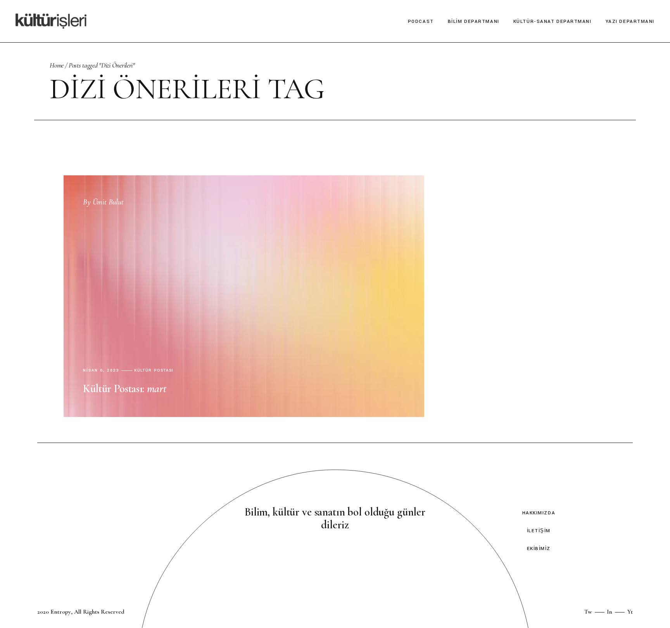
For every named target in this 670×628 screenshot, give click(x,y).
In (609, 612)
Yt (630, 612)
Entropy (60, 612)
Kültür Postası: (124, 388)
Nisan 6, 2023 (101, 370)
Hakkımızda (539, 513)
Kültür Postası (154, 370)
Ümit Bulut (103, 202)
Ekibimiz (539, 548)
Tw (588, 612)
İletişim (539, 531)
